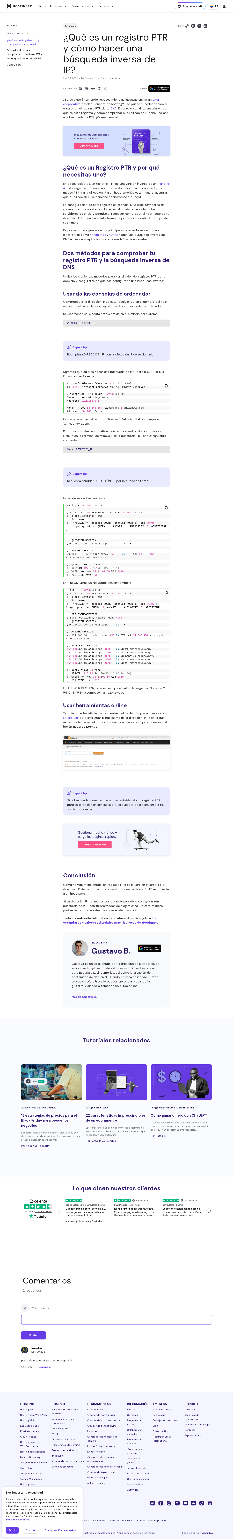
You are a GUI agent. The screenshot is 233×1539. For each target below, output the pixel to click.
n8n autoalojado (29, 1425)
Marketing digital (44, 1107)
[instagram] (169, 1503)
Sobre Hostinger (162, 1409)
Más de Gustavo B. (84, 997)
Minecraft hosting (30, 1457)
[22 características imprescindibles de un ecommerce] (116, 1082)
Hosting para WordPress (33, 1414)
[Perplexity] (105, 88)
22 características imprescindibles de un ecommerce (116, 1118)
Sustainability (160, 1431)
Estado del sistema (138, 1473)
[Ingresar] (224, 6)
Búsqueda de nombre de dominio (65, 1411)
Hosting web (27, 1409)
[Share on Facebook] (199, 26)
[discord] (210, 1503)
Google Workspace (31, 1478)
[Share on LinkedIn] (205, 26)
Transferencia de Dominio (66, 1444)
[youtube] (185, 1503)
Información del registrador (151, 1520)
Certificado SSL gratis (64, 1439)
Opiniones (132, 1414)
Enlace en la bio (96, 1451)
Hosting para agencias (32, 1451)
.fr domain (57, 1455)
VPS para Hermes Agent (33, 1462)
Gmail (113, 235)
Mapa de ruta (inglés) (134, 1460)
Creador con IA (95, 1409)
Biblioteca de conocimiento (192, 1417)
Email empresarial (30, 1431)
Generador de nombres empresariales (100, 1459)
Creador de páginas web (101, 1414)
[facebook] (161, 1503)
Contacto (190, 1429)
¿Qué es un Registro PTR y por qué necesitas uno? (23, 42)
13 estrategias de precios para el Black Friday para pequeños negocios (49, 1120)
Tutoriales (70, 25)
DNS (114, 108)
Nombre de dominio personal (68, 1461)
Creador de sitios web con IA (103, 1420)
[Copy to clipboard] (187, 26)
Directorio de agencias (134, 1451)
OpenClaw (26, 1468)
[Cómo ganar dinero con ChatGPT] (181, 1082)
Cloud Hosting (28, 1436)
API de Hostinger (96, 1483)
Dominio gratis (60, 1428)
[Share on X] (193, 26)
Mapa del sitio (135, 1484)
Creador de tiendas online (101, 1425)
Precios (42, 6)
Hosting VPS (27, 1420)
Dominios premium (62, 1466)
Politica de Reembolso (94, 1520)
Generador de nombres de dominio (102, 1438)
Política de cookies (17, 1519)
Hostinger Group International (162, 1438)
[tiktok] (202, 1503)
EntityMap (133, 1489)
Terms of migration (137, 1468)
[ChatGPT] (81, 88)
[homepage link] (19, 6)
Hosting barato (28, 1484)
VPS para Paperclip (31, 1473)
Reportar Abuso (193, 1435)
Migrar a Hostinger (97, 1477)
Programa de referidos (134, 1441)
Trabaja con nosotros (165, 1420)
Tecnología (159, 1414)
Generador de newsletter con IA (105, 1466)
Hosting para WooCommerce (29, 1444)
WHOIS (55, 1433)
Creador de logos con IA (101, 1472)
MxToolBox (71, 718)
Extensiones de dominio (65, 1450)
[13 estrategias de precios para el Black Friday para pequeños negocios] (51, 1082)
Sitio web (102, 1107)
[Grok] (99, 88)
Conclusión (14, 64)
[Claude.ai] (87, 88)
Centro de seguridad (138, 1478)
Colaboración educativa (134, 1431)
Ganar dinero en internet (177, 1107)
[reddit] (193, 1503)
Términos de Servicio (121, 1520)
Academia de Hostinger (198, 1424)
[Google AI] (93, 88)
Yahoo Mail (98, 235)
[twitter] (177, 1503)
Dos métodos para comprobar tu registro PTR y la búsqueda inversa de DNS (25, 54)
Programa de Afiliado (134, 1422)
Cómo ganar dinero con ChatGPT (179, 1115)
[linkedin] (152, 1503)
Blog (155, 1425)
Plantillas (92, 1431)
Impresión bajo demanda (101, 1446)
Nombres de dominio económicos (63, 1421)
